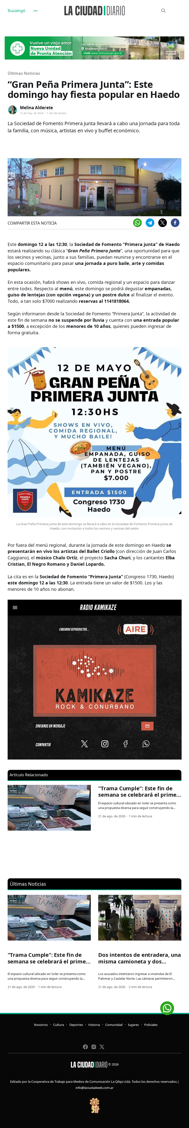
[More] (35, 11)
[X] (162, 222)
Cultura (58, 1024)
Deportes (76, 1024)
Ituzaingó (16, 10)
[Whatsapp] (137, 222)
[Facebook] (175, 222)
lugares (133, 1024)
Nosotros (41, 1024)
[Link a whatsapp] (167, 1006)
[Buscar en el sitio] (163, 11)
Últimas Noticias (24, 73)
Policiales (151, 1024)
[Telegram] (150, 222)
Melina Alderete (36, 107)
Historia (94, 1024)
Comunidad (114, 1024)
